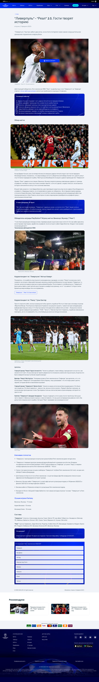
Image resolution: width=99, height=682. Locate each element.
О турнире (30, 645)
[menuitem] (14, 5)
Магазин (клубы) (31, 648)
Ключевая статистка (22, 455)
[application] (49, 250)
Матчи (14, 636)
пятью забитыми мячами (28, 91)
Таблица (15, 639)
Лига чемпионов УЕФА (5, 5)
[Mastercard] (49, 626)
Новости (29, 639)
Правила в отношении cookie (59, 661)
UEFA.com (44, 636)
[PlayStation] (34, 626)
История (29, 642)
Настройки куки (79, 661)
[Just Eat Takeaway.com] (65, 626)
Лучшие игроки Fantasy (23, 498)
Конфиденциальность (19, 661)
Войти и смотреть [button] (50, 60)
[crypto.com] (55, 626)
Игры (14, 648)
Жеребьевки (16, 645)
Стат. (14, 651)
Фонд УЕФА (44, 639)
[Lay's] (39, 626)
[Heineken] (29, 626)
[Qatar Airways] (70, 626)
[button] (49, 5)
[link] (14, 5)
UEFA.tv (15, 642)
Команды (29, 636)
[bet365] (60, 626)
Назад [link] (17, 14)
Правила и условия (39, 661)
